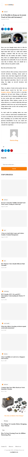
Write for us (18, 446)
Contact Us (4, 446)
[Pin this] (11, 29)
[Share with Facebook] (2, 29)
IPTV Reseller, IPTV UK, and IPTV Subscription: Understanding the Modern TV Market (13, 296)
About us (11, 446)
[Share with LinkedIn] (8, 29)
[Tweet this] (5, 29)
